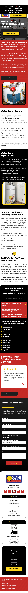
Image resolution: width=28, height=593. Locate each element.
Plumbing (14, 551)
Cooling (14, 556)
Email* (4, 430)
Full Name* (5, 418)
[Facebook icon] (9, 491)
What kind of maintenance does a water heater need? (12, 315)
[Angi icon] (22, 491)
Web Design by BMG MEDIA (8, 588)
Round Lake (6, 329)
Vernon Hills (6, 343)
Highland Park (7, 340)
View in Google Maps (14, 506)
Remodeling (14, 559)
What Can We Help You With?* (11, 440)
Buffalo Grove (7, 334)
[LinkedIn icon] (14, 491)
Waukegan (6, 345)
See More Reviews (9, 394)
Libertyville (6, 336)
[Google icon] (5, 491)
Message (4, 452)
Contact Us (14, 565)
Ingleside (5, 350)
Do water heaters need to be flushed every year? (12, 310)
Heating (14, 553)
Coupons (14, 562)
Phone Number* (7, 424)
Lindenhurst (6, 332)
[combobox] (14, 442)
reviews (8, 245)
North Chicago (7, 327)
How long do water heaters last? (12, 304)
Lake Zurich (6, 347)
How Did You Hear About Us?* (11, 446)
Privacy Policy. (5, 583)
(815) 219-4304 (14, 485)
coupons (23, 71)
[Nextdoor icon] (18, 491)
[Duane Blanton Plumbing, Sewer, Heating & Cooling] (5, 15)
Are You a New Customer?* (10, 436)
